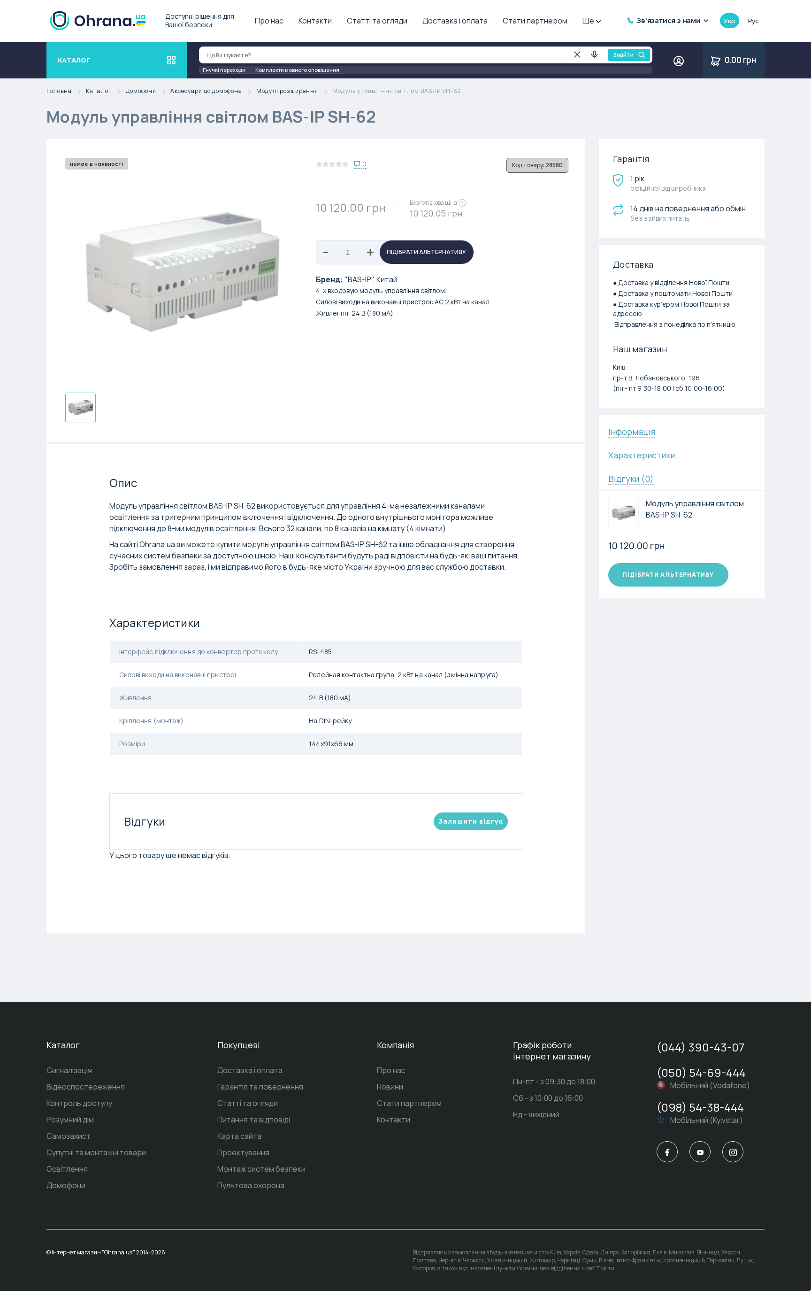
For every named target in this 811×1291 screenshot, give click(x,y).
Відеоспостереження (85, 1086)
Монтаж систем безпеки (261, 1169)
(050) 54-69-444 (701, 1072)
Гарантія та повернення (260, 1086)
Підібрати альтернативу (426, 252)
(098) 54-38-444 (700, 1107)
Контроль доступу (79, 1103)
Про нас (269, 20)
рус (753, 20)
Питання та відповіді (253, 1119)
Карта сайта (239, 1136)
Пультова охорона (250, 1185)
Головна (59, 91)
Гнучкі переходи (224, 69)
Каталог (99, 91)
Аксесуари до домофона (206, 91)
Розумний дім (70, 1119)
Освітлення (67, 1169)
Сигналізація (69, 1070)
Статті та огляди (377, 20)
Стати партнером (535, 20)
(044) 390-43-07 (700, 1047)
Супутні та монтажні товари (96, 1152)
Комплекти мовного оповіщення (297, 69)
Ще (588, 20)
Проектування (243, 1152)
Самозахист (68, 1136)
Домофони (141, 91)
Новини (390, 1086)
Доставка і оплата (455, 20)
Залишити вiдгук (470, 821)
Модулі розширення (287, 91)
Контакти (315, 20)
